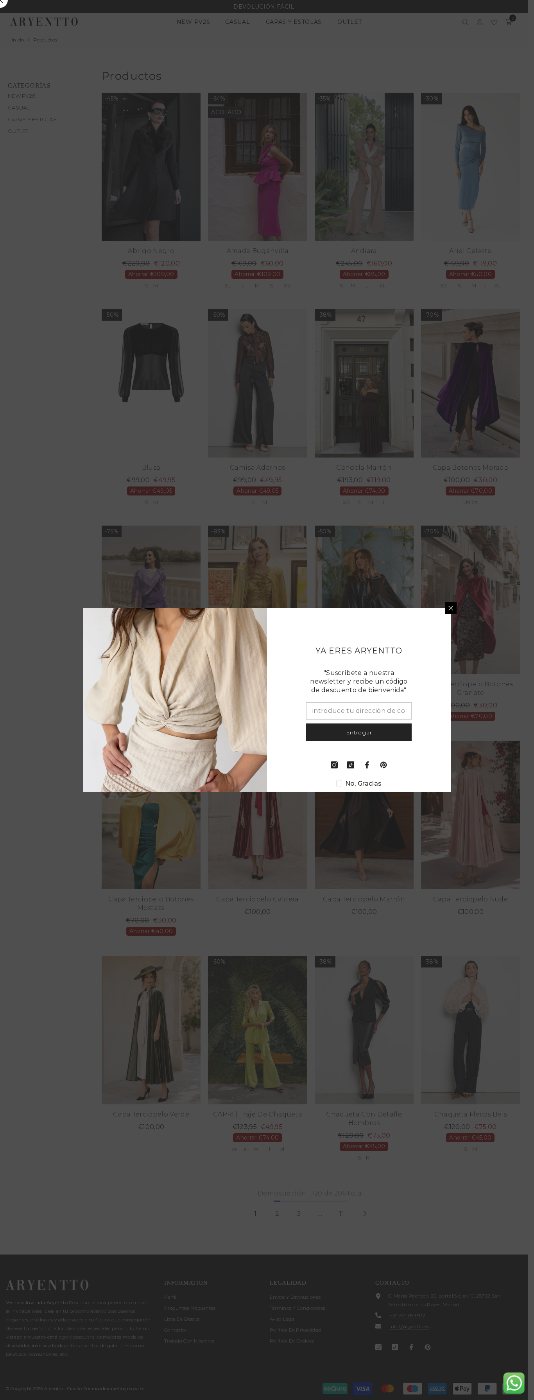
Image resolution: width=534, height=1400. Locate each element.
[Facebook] (367, 765)
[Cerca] (451, 608)
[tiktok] (350, 765)
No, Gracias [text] (363, 783)
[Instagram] (334, 765)
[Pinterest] (383, 765)
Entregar (359, 732)
